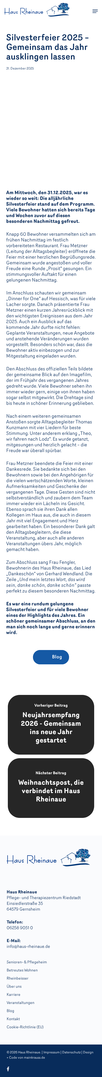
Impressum (51, 1052)
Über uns (14, 987)
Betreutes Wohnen (22, 970)
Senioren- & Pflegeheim (27, 962)
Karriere (13, 995)
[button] (95, 11)
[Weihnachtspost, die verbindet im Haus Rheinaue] (51, 788)
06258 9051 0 (20, 928)
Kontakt (13, 1019)
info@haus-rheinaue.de (28, 947)
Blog (10, 1011)
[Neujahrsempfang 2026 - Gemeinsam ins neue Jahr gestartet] (51, 725)
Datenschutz (71, 1052)
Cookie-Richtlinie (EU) (25, 1027)
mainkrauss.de (34, 1058)
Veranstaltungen (20, 1003)
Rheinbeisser (17, 979)
